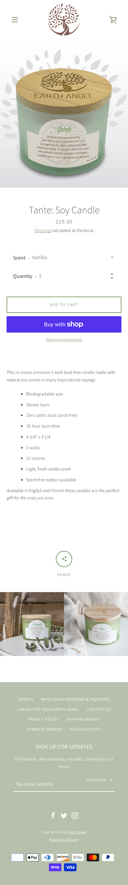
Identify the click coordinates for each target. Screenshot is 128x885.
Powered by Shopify (64, 839)
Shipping (42, 230)
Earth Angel (77, 832)
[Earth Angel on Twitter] (64, 815)
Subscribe (96, 780)
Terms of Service (45, 729)
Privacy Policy (43, 719)
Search (25, 699)
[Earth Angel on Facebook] (53, 815)
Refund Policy (85, 729)
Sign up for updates (64, 746)
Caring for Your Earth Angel (48, 709)
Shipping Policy (83, 719)
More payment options (64, 339)
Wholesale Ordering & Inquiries (75, 699)
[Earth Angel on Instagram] (75, 815)
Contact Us (99, 709)
